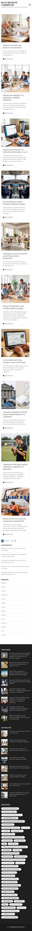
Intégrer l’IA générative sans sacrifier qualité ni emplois (13, 307)
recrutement (10, 898)
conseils (6, 831)
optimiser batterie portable (9, 872)
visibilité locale (8, 914)
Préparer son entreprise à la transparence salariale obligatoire (13, 97)
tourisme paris (21, 907)
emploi (6, 850)
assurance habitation (10, 808)
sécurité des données (16, 904)
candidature (10, 818)
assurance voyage (9, 812)
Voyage (3, 635)
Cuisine (3, 587)
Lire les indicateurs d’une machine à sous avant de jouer (14, 361)
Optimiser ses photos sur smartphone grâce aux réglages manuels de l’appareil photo (18, 708)
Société (3, 627)
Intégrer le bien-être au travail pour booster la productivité (14, 520)
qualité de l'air (8, 891)
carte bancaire (8, 824)
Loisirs (3, 607)
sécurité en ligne (8, 907)
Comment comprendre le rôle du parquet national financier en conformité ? (15, 414)
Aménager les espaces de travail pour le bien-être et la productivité (15, 256)
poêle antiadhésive (9, 882)
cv (4, 844)
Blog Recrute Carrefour (9, 3)
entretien (17, 850)
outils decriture (8, 875)
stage (5, 904)
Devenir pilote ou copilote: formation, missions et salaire (14, 203)
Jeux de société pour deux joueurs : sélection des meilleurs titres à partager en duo (19, 664)
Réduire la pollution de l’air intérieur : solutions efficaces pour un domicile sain (19, 717)
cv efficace (13, 844)
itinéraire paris (20, 862)
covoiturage (7, 840)
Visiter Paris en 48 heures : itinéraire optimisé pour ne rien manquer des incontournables (18, 672)
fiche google (7, 856)
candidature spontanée (13, 821)
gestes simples (21, 856)
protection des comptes (11, 885)
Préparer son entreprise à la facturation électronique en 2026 (15, 150)
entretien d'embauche (10, 853)
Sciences (3, 623)
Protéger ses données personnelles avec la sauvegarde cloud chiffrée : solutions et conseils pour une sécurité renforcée (19, 655)
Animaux (3, 583)
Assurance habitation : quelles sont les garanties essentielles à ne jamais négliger (20, 681)
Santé (3, 619)
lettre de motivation (10, 866)
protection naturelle (10, 888)
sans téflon (19, 901)
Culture (3, 591)
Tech (2, 631)
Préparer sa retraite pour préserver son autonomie (12, 46)
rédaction (7, 901)
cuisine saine (19, 840)
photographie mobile (10, 879)
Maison (3, 611)
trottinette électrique (10, 911)
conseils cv (17, 831)
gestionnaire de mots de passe (13, 859)
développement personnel (14, 847)
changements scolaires (11, 828)
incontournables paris (8, 862)
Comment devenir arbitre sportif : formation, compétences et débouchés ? (15, 466)
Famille (3, 599)
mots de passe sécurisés (11, 869)
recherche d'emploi (9, 895)
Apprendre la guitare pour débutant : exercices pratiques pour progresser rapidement (19, 690)
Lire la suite (8, 59)
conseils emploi (8, 834)
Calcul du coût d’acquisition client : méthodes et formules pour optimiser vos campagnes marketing (19, 700)
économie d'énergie (9, 917)
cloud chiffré (25, 827)
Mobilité (3, 615)
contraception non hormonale (13, 837)
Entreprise (4, 595)
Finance (3, 603)
